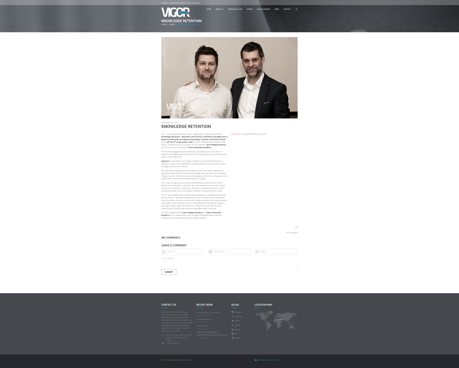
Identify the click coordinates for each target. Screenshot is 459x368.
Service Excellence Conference (208, 312)
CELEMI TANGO (202, 326)
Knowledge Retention (186, 126)
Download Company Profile (268, 360)
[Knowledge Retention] (229, 77)
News (171, 24)
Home (164, 24)
